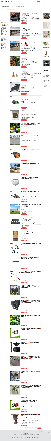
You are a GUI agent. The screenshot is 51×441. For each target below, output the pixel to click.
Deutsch (22, 432)
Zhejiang (3, 44)
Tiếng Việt (49, 432)
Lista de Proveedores (10, 9)
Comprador (37, 4)
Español (20, 432)
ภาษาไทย (44, 432)
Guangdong (3, 47)
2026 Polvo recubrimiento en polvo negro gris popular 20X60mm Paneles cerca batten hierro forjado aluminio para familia (30, 286)
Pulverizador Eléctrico (46, 76)
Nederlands (39, 432)
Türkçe (46, 432)
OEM (3, 37)
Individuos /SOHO (4, 34)
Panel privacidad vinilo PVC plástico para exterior (31, 204)
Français (17, 432)
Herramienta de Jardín (18, 3)
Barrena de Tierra (5, 15)
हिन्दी (41, 432)
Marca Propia (4, 39)
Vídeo (11, 82)
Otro (2, 33)
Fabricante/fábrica (5, 30)
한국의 (34, 432)
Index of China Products (30, 434)
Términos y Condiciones (26, 438)
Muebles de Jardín (45, 82)
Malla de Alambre (24, 3)
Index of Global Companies (36, 434)
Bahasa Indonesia (26, 433)
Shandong (3, 43)
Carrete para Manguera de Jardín (5, 18)
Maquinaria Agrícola (28, 3)
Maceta (44, 81)
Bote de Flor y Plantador (5, 16)
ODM (3, 38)
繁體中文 (12, 432)
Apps (45, 4)
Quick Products (18, 434)
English (6, 432)
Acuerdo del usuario (17, 431)
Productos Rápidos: (13, 3)
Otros (3, 40)
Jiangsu (3, 46)
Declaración (13, 431)
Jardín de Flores (45, 85)
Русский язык (30, 432)
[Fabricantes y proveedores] (5, 1)
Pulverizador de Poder (46, 77)
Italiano (28, 432)
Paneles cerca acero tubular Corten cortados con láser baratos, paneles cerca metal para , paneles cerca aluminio (31, 42)
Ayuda (41, 4)
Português (25, 432)
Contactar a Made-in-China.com (29, 431)
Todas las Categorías (4, 4)
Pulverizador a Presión (33, 3)
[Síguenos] (41, 431)
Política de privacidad (23, 431)
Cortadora (44, 86)
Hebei (3, 45)
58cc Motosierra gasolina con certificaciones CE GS (30, 191)
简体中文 (9, 432)
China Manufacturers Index (24, 434)
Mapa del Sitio (35, 431)
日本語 (14, 432)
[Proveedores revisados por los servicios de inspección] (5, 24)
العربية (36, 432)
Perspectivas (39, 431)
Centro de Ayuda (9, 431)
